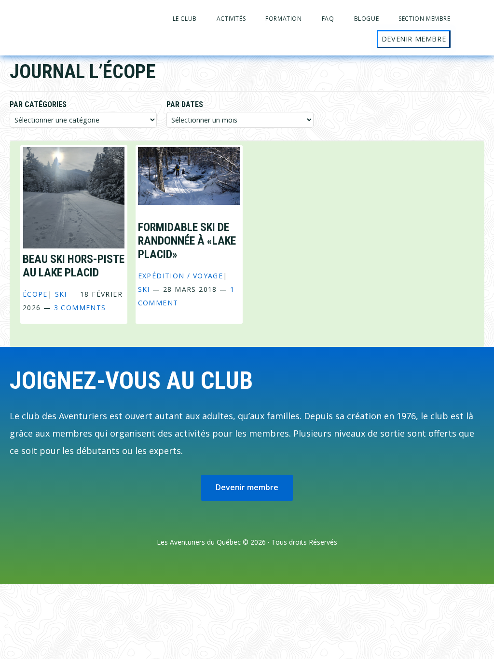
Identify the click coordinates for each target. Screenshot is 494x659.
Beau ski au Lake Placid (73, 265)
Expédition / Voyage (180, 275)
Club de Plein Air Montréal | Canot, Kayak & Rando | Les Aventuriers (58, 16)
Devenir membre (247, 487)
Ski (61, 294)
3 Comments (80, 307)
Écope (35, 294)
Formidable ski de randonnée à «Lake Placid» (187, 240)
